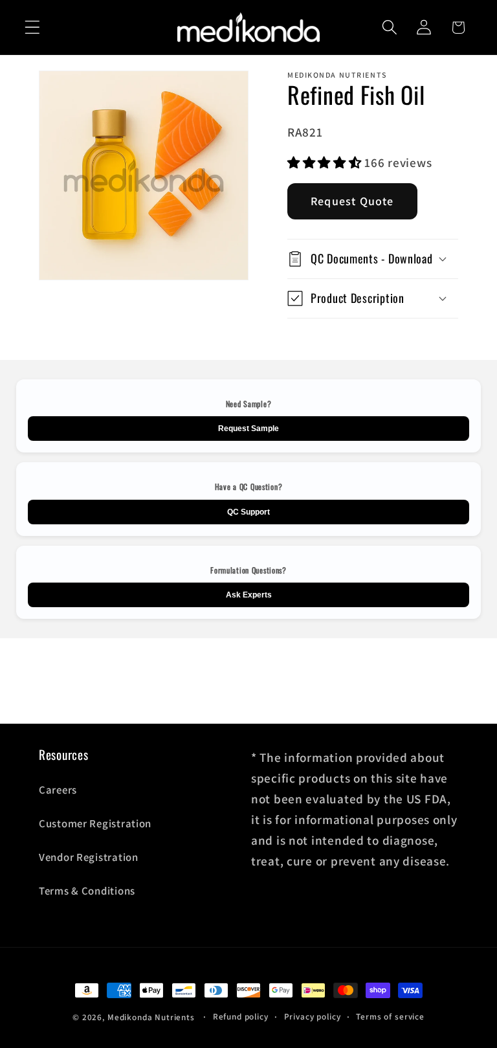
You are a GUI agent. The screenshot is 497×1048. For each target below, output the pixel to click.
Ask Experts (249, 594)
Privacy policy (312, 1016)
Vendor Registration (88, 857)
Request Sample (248, 428)
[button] (33, 27)
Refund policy (241, 1016)
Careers (58, 790)
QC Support (248, 512)
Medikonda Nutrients (151, 1017)
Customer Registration (95, 823)
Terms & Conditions (87, 891)
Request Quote (352, 201)
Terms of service (390, 1016)
